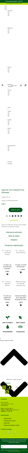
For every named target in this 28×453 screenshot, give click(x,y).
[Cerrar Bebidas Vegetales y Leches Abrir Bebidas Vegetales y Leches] (8, 93)
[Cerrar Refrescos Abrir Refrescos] (8, 31)
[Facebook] (10, 387)
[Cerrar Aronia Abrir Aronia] (8, 131)
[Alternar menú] (5, 7)
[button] (7, 216)
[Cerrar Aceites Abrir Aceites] (8, 123)
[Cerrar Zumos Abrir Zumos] (8, 70)
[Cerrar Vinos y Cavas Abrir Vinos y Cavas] (8, 114)
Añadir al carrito (15, 210)
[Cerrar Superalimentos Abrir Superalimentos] (8, 149)
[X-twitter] (7, 392)
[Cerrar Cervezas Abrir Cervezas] (8, 14)
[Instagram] (4, 387)
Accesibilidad (17, 451)
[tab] (14, 220)
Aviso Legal (20, 450)
